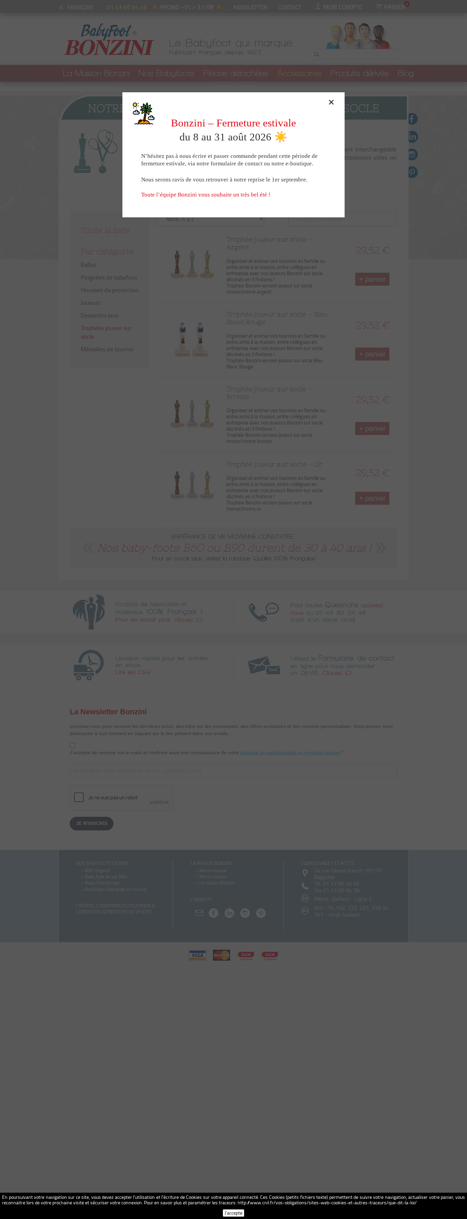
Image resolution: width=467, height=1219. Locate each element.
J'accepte (233, 1212)
